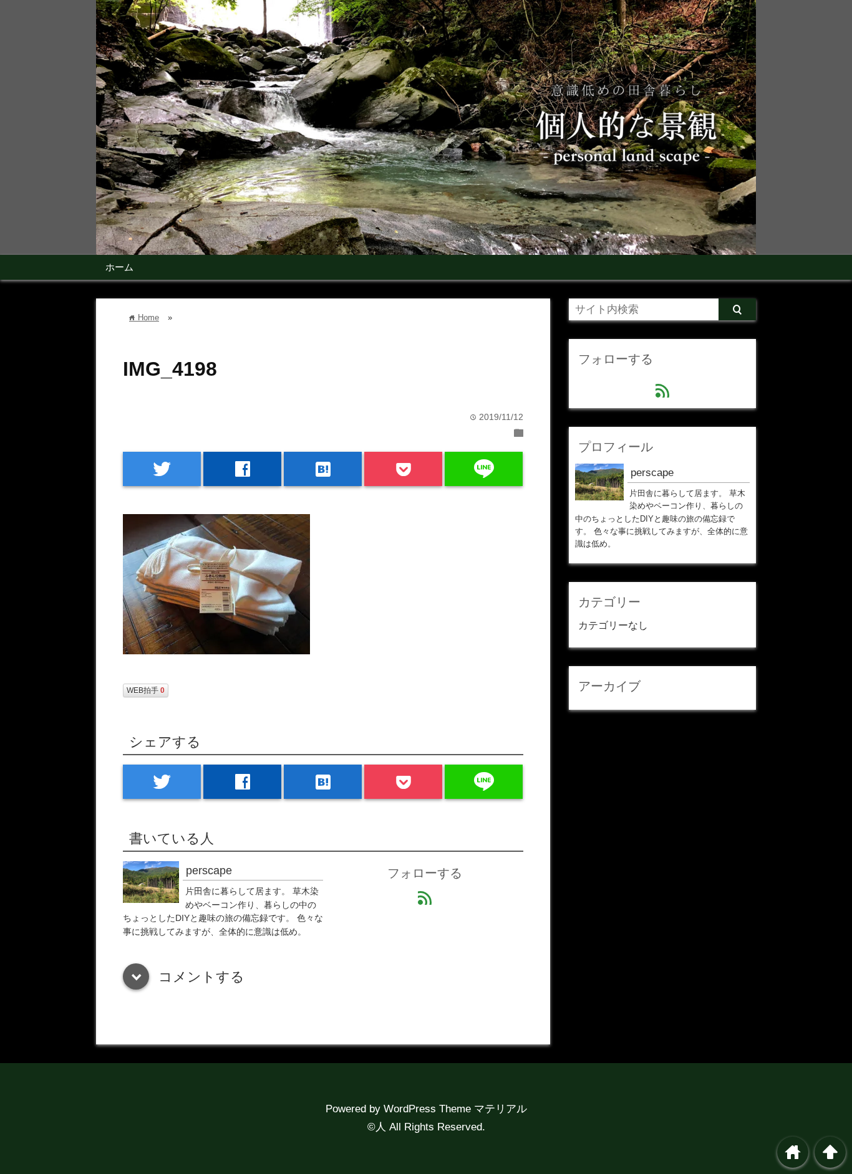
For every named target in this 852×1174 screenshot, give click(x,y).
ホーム (119, 267)
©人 (376, 1127)
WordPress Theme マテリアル (455, 1109)
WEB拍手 (146, 690)
